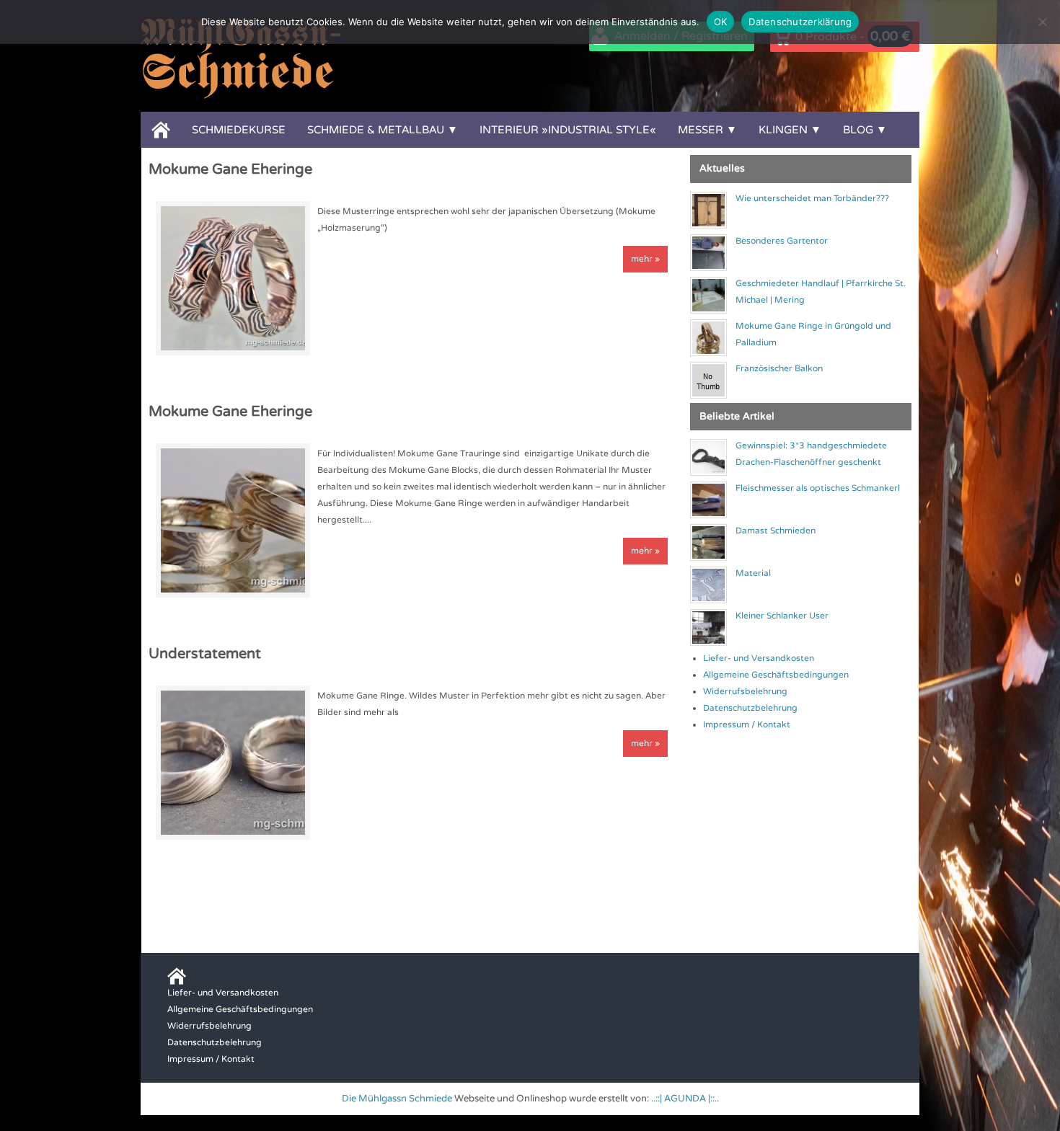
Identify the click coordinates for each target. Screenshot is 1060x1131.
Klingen (783, 129)
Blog (858, 129)
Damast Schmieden (776, 530)
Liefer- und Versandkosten (758, 658)
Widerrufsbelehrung (745, 691)
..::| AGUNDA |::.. (685, 1098)
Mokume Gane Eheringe (230, 169)
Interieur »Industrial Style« (568, 129)
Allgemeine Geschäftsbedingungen (776, 675)
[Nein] (1042, 21)
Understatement (205, 653)
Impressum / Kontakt (746, 724)
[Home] (161, 130)
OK (721, 21)
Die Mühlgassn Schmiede (397, 1098)
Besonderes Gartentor (782, 241)
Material (753, 573)
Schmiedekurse (239, 129)
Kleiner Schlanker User (782, 616)
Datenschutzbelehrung (750, 708)
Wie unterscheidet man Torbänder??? (812, 198)
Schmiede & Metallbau (375, 129)
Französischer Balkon (779, 368)
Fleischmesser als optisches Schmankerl (818, 488)
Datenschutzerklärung (800, 21)
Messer (700, 129)
